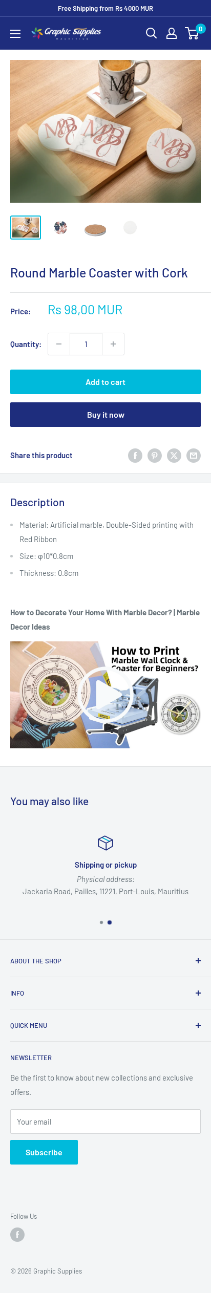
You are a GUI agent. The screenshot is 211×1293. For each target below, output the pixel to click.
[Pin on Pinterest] (154, 455)
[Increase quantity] (113, 344)
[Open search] (151, 33)
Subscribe (44, 1152)
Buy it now (105, 414)
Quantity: (25, 344)
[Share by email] (193, 455)
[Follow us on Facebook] (17, 1234)
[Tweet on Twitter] (174, 455)
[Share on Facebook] (135, 455)
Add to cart (105, 381)
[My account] (171, 33)
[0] (192, 33)
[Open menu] (15, 34)
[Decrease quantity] (59, 344)
